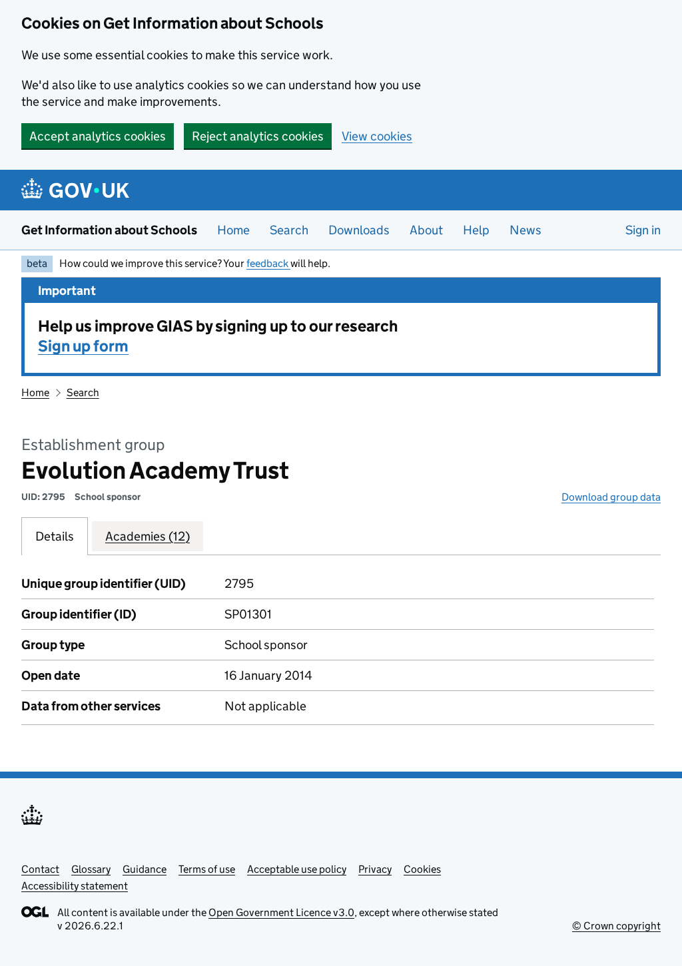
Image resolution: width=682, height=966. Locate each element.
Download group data (611, 497)
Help (476, 230)
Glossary (91, 869)
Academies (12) (147, 536)
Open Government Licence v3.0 (281, 912)
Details (54, 536)
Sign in (643, 230)
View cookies (377, 136)
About (426, 230)
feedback (268, 263)
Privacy (375, 869)
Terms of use (206, 869)
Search (289, 230)
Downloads (359, 230)
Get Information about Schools (109, 230)
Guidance (145, 869)
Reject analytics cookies (258, 136)
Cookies (422, 869)
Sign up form (83, 346)
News (525, 230)
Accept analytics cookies (97, 136)
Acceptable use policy (296, 869)
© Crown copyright (616, 925)
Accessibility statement (74, 885)
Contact (40, 869)
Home (233, 230)
